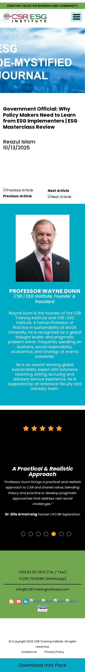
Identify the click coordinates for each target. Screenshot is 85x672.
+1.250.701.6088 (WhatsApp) (43, 578)
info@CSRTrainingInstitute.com (42, 589)
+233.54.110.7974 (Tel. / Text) (42, 572)
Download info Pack (42, 665)
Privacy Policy (54, 652)
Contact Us (29, 652)
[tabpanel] (42, 473)
